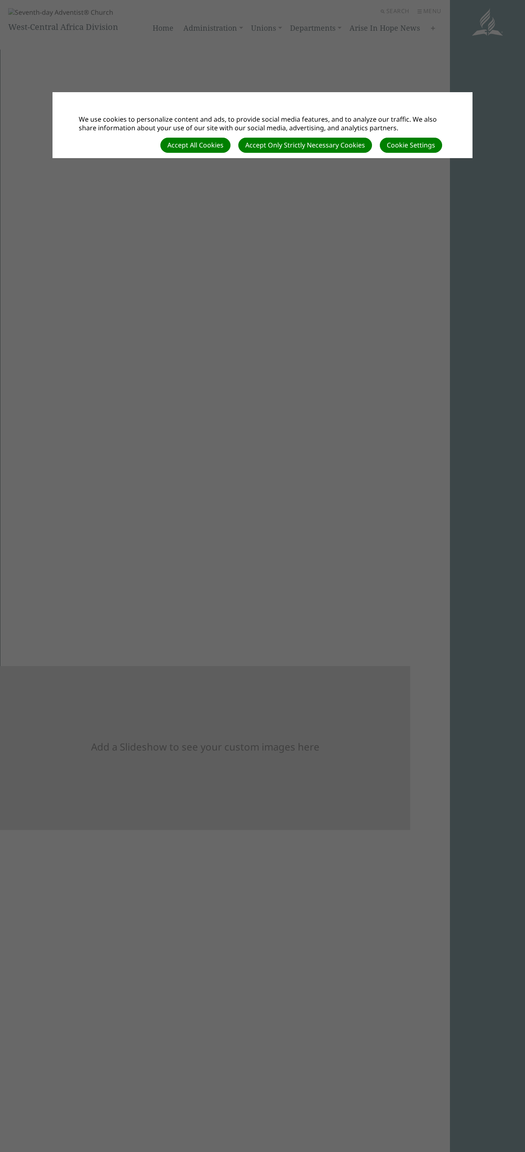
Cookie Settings (411, 145)
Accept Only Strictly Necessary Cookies (305, 145)
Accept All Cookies (195, 145)
